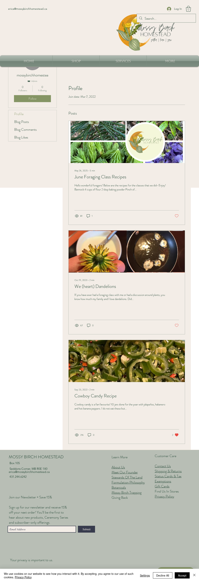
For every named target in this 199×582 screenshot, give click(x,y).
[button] (188, 9)
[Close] (194, 575)
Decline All (162, 575)
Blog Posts (21, 121)
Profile (19, 114)
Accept (182, 575)
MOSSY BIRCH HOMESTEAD (36, 457)
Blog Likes (21, 137)
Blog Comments (25, 129)
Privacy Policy (23, 577)
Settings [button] (145, 575)
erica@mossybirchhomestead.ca (27, 9)
